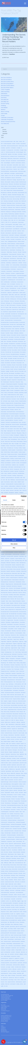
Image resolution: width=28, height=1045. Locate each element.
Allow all (14, 540)
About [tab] (23, 500)
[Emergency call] (3, 1041)
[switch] (25, 526)
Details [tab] (14, 500)
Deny (14, 547)
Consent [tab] (5, 500)
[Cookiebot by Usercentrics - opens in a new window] (21, 496)
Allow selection (14, 543)
